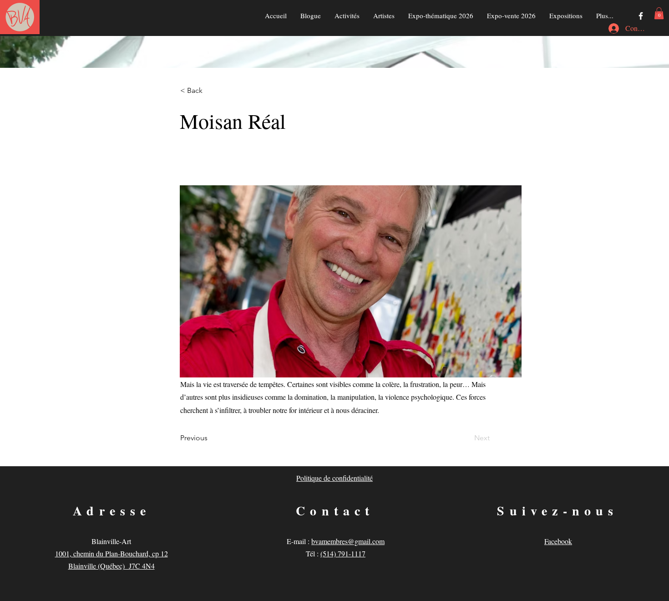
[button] (659, 13)
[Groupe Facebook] (641, 16)
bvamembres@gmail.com (348, 541)
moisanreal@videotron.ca (227, 151)
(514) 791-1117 (342, 553)
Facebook (558, 541)
